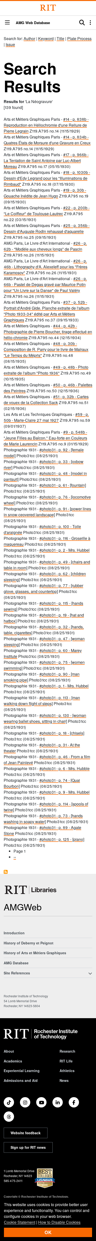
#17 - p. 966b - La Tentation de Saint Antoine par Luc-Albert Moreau (46, 160)
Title (60, 38)
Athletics (67, 1070)
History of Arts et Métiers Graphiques (35, 952)
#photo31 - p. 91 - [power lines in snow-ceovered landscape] (47, 511)
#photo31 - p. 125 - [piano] (61, 839)
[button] (7, 23)
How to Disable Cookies (59, 1222)
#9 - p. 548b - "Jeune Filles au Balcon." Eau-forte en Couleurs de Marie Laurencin (45, 438)
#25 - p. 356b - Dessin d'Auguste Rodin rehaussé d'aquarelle (47, 228)
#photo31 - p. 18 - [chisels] (61, 733)
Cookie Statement (19, 1222)
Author (29, 38)
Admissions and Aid (21, 1080)
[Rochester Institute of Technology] (48, 8)
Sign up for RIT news (28, 1147)
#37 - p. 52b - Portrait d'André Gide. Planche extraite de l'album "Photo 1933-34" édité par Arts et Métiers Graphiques (46, 311)
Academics (13, 1061)
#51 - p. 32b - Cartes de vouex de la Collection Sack (46, 399)
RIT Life (66, 1061)
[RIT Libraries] (31, 890)
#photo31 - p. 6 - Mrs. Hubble (64, 768)
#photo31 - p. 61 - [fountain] (62, 485)
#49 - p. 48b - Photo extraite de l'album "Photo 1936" (46, 370)
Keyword (46, 38)
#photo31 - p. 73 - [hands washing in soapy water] (43, 818)
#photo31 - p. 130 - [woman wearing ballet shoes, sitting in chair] (45, 718)
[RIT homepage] (41, 1034)
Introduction (14, 932)
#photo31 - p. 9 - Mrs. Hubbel (64, 792)
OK (48, 1232)
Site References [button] (17, 972)
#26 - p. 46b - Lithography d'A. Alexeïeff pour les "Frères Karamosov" (45, 266)
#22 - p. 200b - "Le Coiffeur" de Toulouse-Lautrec (47, 210)
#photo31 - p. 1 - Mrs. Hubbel (64, 686)
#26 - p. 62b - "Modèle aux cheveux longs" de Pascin (45, 246)
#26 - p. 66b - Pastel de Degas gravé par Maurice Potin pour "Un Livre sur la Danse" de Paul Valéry (45, 284)
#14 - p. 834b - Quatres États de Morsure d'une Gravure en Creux (47, 140)
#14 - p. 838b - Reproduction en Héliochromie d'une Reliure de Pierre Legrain (46, 125)
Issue (10, 44)
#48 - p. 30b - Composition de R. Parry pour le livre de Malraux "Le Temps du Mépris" (46, 349)
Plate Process (79, 38)
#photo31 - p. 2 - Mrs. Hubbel (64, 550)
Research (67, 1051)
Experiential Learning (22, 1070)
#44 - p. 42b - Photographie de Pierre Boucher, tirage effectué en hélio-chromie (48, 331)
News (64, 1080)
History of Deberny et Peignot (28, 942)
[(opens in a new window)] (9, 1102)
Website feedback (26, 1132)
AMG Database (16, 962)
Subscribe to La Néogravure (6, 872)
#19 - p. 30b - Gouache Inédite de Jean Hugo (45, 193)
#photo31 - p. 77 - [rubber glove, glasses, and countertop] (43, 588)
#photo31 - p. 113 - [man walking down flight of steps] (42, 700)
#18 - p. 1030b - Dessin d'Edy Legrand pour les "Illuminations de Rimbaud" (47, 178)
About (9, 1051)
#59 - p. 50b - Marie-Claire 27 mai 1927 (46, 417)
